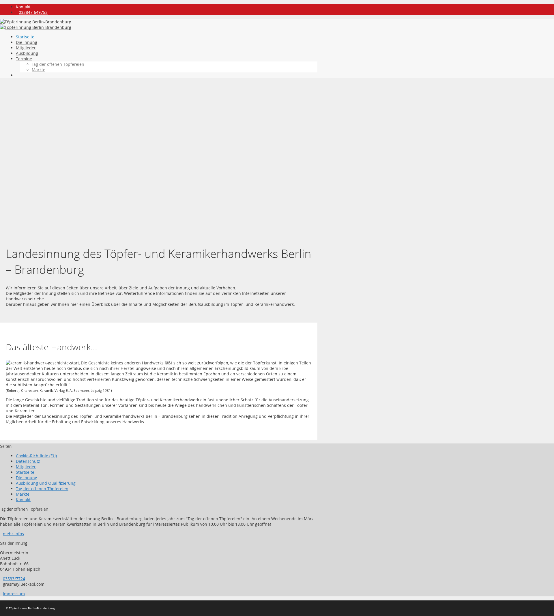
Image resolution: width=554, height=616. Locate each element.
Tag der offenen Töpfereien (58, 64)
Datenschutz (28, 461)
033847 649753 (33, 12)
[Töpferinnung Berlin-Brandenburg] (35, 27)
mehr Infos (13, 533)
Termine (24, 58)
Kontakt (23, 7)
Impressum (14, 593)
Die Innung (26, 42)
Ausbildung (27, 53)
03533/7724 (14, 578)
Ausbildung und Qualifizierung (46, 483)
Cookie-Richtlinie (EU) (36, 455)
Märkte (38, 69)
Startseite (25, 37)
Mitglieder (26, 47)
